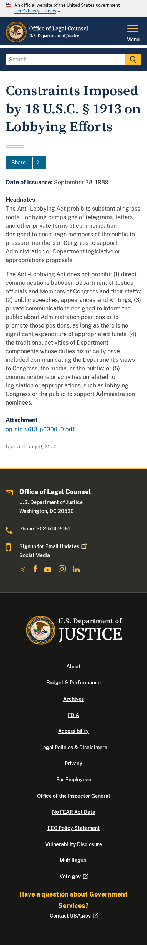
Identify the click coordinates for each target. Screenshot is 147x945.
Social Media (34, 555)
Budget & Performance (73, 682)
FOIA (73, 715)
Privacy (73, 763)
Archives (73, 699)
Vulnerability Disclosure (73, 844)
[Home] (48, 41)
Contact (70, 916)
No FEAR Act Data (73, 812)
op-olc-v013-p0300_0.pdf (40, 429)
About (73, 666)
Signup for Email (49, 546)
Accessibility (73, 731)
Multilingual (74, 860)
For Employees (73, 779)
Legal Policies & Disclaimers (73, 747)
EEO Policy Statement (73, 828)
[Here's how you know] (73, 8)
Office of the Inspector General (73, 796)
